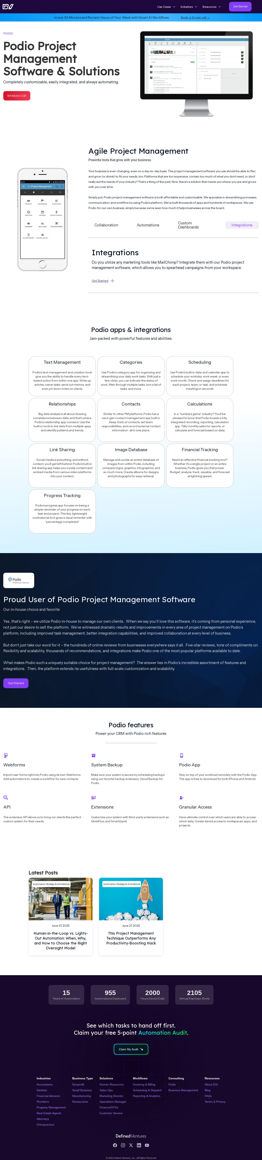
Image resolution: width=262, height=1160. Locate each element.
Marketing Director (111, 1096)
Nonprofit (78, 1084)
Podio (172, 1084)
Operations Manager (112, 1101)
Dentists (42, 1090)
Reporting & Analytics (146, 1096)
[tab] (106, 225)
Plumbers (43, 1101)
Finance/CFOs (108, 1107)
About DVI (211, 1084)
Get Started (16, 683)
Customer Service (111, 1113)
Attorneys (43, 1118)
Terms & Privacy (215, 1101)
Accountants (45, 1084)
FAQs (208, 1096)
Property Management (51, 1107)
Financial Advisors (48, 1096)
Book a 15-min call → (195, 17)
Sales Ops (106, 1090)
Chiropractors (45, 1124)
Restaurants (80, 1101)
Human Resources (111, 1084)
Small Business (82, 1090)
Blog (207, 1090)
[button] (166, 7)
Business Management (183, 1090)
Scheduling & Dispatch (147, 1090)
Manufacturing (81, 1096)
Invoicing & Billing (144, 1084)
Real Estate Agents (49, 1113)
